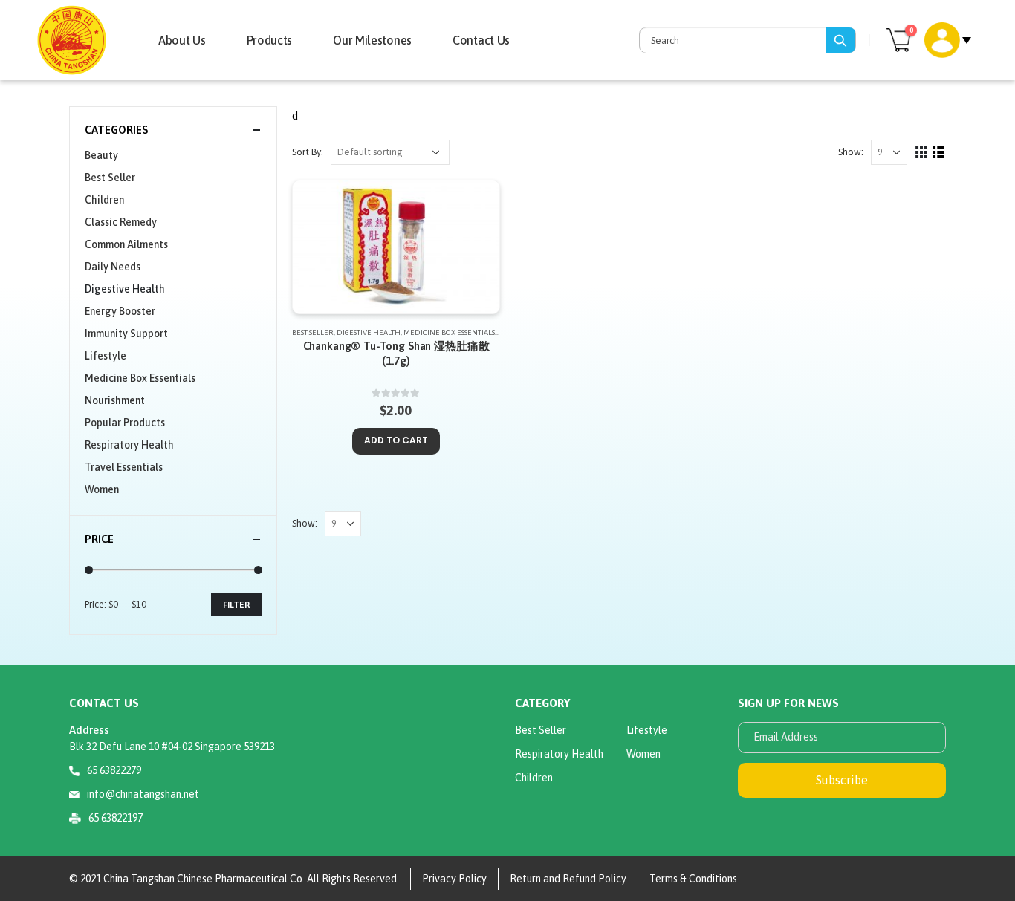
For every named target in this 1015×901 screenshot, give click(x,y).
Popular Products (125, 423)
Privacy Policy (454, 879)
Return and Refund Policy (568, 879)
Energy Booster (120, 311)
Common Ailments (126, 244)
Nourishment (115, 400)
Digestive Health (369, 332)
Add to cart (396, 440)
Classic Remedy (121, 222)
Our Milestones (372, 40)
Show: (850, 151)
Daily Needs (112, 267)
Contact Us (481, 40)
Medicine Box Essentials (449, 332)
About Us (182, 40)
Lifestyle (105, 356)
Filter (236, 604)
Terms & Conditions (693, 879)
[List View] (939, 153)
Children (104, 200)
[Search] (840, 40)
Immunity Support (126, 333)
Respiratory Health (129, 445)
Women (102, 489)
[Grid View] (922, 153)
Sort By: (307, 151)
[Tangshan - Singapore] (71, 39)
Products (270, 40)
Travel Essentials (124, 467)
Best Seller (313, 332)
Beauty (101, 155)
